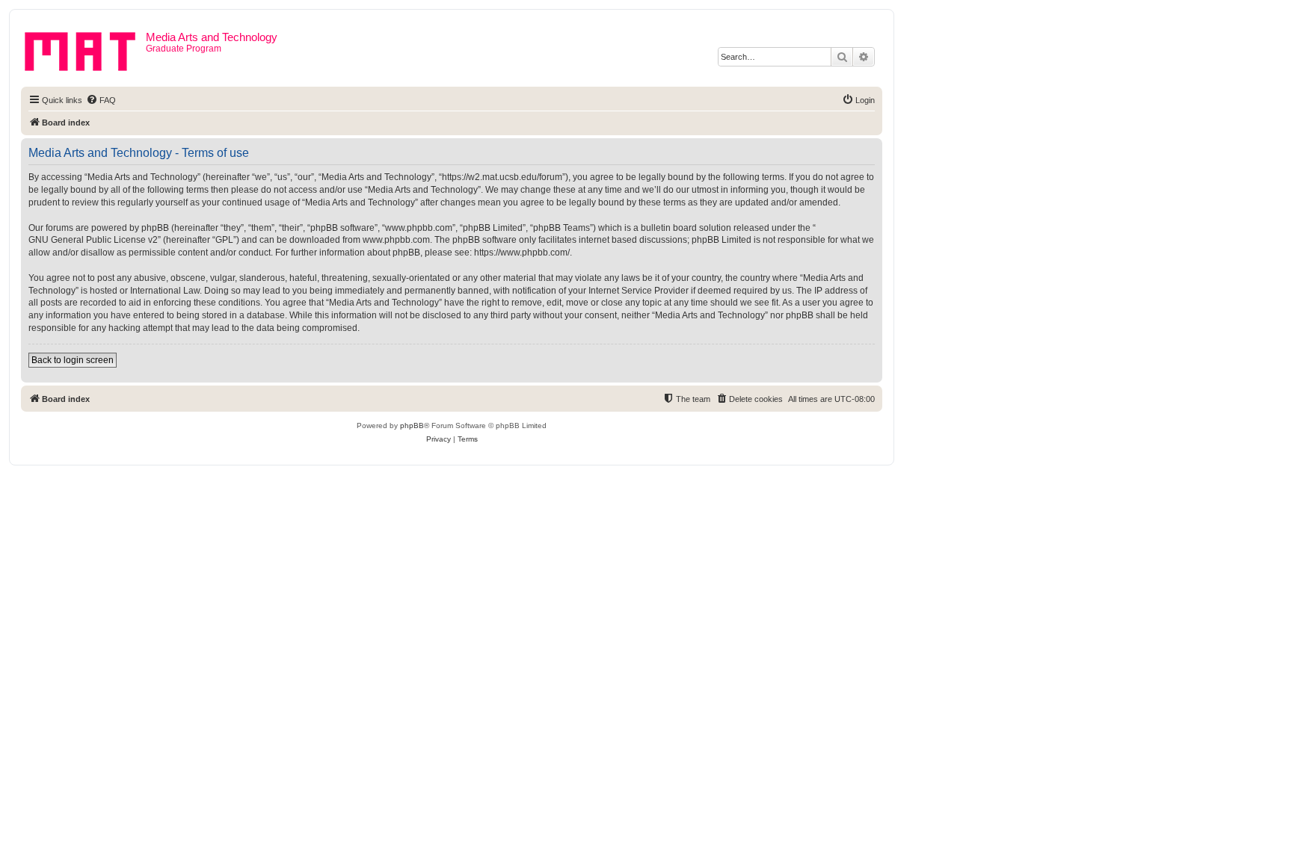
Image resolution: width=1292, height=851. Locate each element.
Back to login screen (72, 360)
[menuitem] (101, 100)
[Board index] (85, 48)
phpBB (412, 425)
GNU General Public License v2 (93, 240)
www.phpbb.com (396, 240)
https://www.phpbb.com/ (522, 252)
